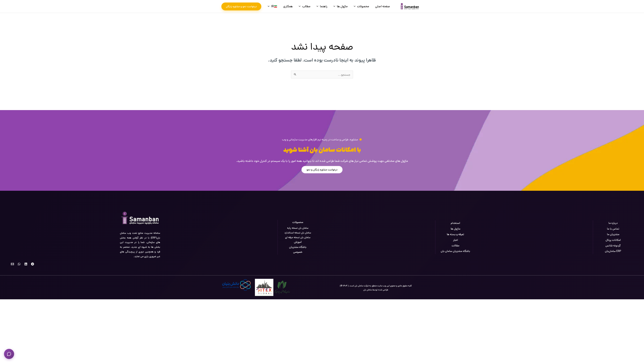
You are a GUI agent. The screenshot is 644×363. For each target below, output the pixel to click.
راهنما (323, 6)
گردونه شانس (613, 246)
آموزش (298, 242)
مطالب (306, 6)
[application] (355, 6)
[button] (241, 6)
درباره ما (613, 223)
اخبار (455, 240)
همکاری (288, 6)
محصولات (363, 6)
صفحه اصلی (382, 6)
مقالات (455, 246)
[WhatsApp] (19, 264)
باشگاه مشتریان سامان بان (455, 251)
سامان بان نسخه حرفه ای (297, 237)
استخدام (455, 223)
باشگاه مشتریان (297, 247)
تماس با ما (613, 229)
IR (272, 6)
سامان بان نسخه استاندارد (297, 232)
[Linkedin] (25, 264)
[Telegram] (32, 264)
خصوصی (297, 252)
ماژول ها (342, 6)
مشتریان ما (613, 234)
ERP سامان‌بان (613, 251)
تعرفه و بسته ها (455, 234)
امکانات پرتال (613, 240)
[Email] (12, 264)
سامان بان (367, 289)
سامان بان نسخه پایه (297, 228)
